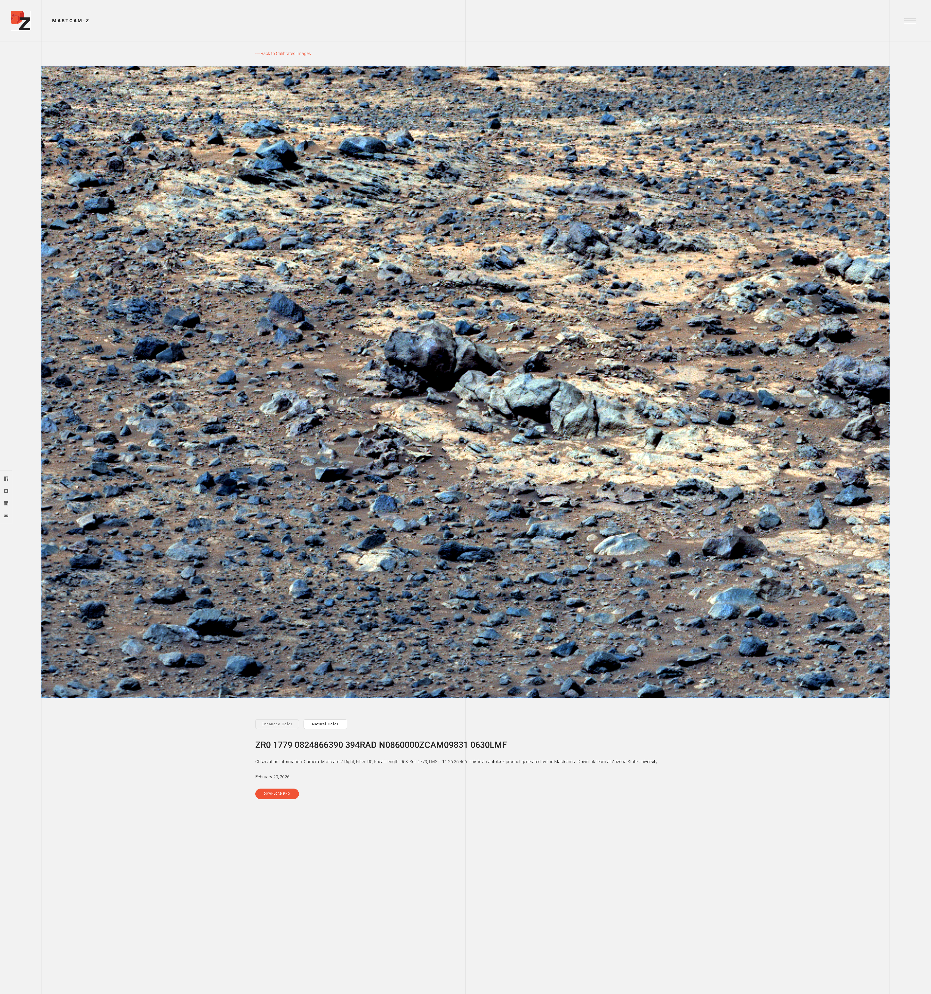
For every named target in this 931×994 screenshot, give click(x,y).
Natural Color (325, 724)
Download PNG (277, 793)
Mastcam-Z (71, 20)
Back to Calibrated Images (285, 53)
